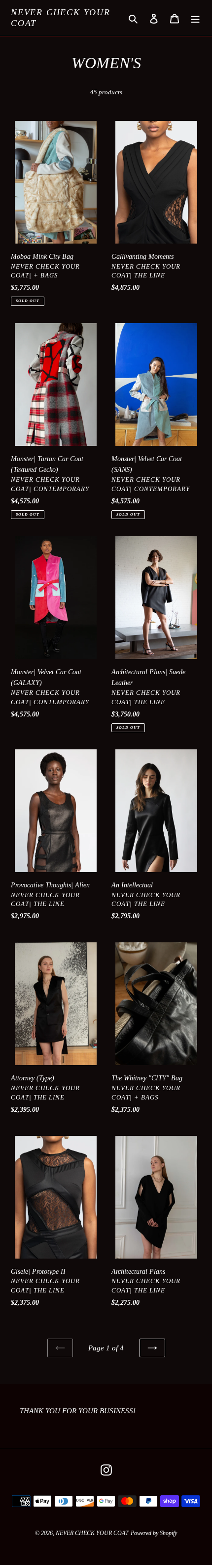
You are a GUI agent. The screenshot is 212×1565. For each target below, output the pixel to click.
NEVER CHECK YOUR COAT (60, 17)
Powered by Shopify (154, 1533)
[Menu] (195, 17)
